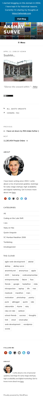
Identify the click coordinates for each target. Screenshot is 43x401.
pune (7, 302)
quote (25, 302)
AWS (7, 275)
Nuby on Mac (9, 228)
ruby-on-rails (10, 311)
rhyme (19, 306)
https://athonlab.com (21, 13)
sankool (21, 311)
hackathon (26, 284)
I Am (5, 223)
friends (7, 284)
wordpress (28, 324)
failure (24, 279)
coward (11, 113)
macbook (8, 293)
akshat (30, 262)
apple (33, 270)
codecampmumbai (29, 275)
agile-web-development (15, 262)
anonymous (23, 270)
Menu (22, 43)
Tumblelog (8, 242)
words (7, 329)
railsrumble (9, 306)
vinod (13, 320)
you (17, 113)
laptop (21, 288)
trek (6, 320)
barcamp (15, 275)
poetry (31, 297)
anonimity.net (10, 270)
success (22, 315)
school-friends (10, 315)
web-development (12, 324)
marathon (19, 293)
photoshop (21, 297)
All (8, 109)
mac (34, 288)
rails (32, 302)
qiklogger (16, 302)
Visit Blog (21, 19)
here (14, 192)
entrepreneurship (12, 279)
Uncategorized (9, 247)
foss (31, 279)
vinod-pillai (23, 320)
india (36, 284)
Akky (35, 86)
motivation (9, 297)
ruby (27, 306)
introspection (10, 288)
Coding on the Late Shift (13, 218)
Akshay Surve (14, 29)
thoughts (32, 315)
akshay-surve (18, 266)
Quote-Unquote (18, 109)
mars (28, 293)
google (16, 284)
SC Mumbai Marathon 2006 (15, 237)
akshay (7, 266)
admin (23, 52)
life (28, 288)
